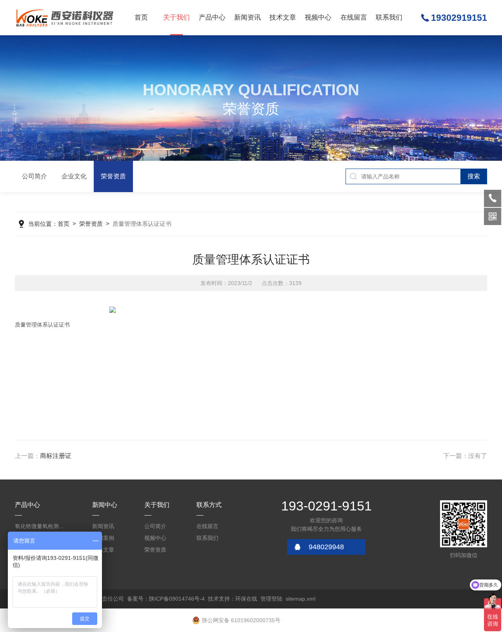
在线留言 (353, 17)
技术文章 (282, 17)
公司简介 (34, 176)
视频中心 (318, 17)
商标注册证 (55, 455)
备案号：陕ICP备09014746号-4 (166, 599)
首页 (141, 17)
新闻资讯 (247, 17)
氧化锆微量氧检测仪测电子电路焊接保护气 (42, 526)
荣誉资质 (113, 176)
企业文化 (74, 176)
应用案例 (103, 538)
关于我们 (176, 17)
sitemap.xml (300, 599)
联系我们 (389, 17)
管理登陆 (271, 599)
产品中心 (212, 17)
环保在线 (246, 599)
